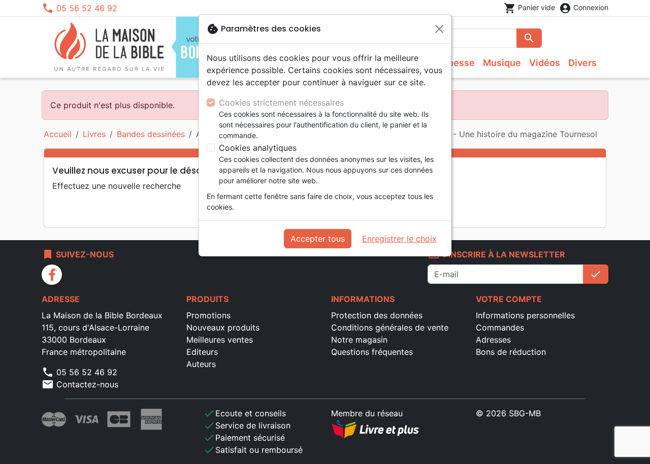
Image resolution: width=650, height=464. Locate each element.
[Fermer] (439, 29)
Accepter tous (317, 239)
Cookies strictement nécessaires (281, 102)
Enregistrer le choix (399, 239)
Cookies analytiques (258, 148)
